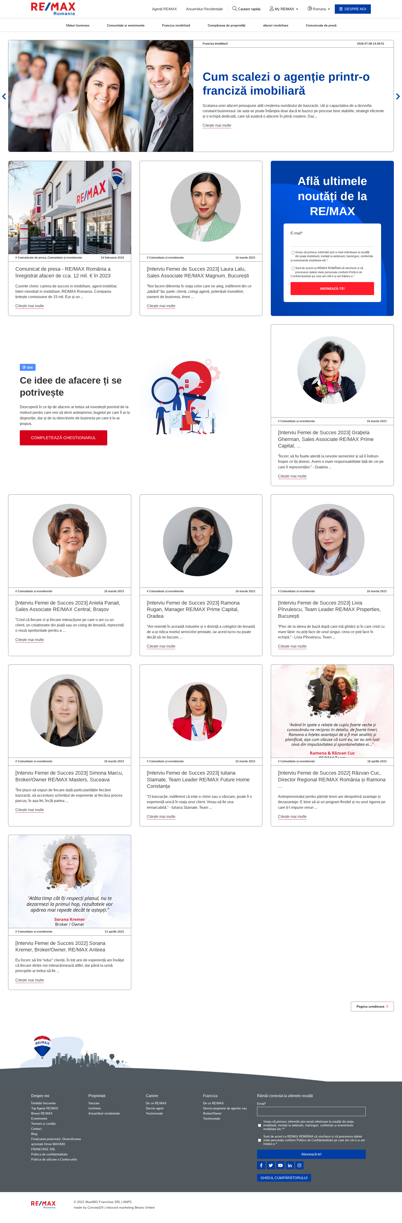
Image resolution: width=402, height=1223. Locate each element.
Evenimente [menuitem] (39, 1118)
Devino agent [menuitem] (155, 1108)
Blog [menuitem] (34, 1134)
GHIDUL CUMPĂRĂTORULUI (284, 1178)
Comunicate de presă (321, 25)
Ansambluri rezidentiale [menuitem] (104, 1113)
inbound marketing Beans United (130, 1207)
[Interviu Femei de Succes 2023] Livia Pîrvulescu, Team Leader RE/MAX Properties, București (329, 609)
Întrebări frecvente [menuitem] (43, 1103)
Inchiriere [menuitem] (94, 1108)
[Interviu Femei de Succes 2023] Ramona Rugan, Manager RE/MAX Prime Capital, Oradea (193, 609)
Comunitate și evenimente (125, 25)
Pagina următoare (371, 1006)
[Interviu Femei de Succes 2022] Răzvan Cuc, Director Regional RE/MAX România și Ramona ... (331, 779)
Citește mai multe (217, 125)
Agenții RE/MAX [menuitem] (164, 9)
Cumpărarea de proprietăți (226, 25)
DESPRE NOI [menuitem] (355, 9)
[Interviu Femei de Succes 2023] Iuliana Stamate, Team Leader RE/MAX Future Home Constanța (198, 779)
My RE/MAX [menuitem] (284, 9)
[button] (246, 9)
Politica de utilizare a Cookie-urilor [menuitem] (54, 1159)
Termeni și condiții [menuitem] (43, 1123)
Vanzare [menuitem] (93, 1103)
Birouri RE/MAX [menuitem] (42, 1113)
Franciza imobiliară (176, 25)
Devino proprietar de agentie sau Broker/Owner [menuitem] (225, 1111)
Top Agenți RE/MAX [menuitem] (44, 1108)
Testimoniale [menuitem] (154, 1113)
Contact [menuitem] (36, 1129)
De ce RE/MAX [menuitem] (156, 1103)
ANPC (127, 1202)
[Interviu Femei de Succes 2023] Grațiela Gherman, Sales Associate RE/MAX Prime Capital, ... (326, 439)
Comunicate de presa (32, 257)
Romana (319, 9)
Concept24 (95, 1207)
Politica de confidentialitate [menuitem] (49, 1154)
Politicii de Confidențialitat (314, 1140)
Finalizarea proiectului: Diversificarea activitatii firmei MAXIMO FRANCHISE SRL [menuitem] (56, 1144)
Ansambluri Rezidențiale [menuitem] (204, 9)
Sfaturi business (77, 25)
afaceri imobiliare (275, 25)
